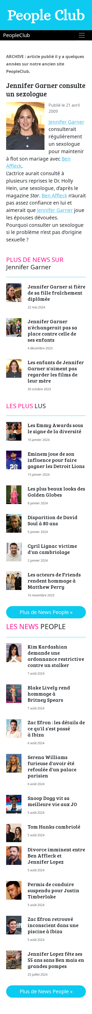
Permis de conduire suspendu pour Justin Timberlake (53, 890)
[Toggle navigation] (82, 35)
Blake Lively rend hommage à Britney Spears (49, 693)
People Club (46, 15)
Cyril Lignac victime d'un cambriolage (52, 548)
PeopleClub (16, 35)
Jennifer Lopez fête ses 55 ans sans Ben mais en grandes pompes (56, 960)
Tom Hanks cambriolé (54, 826)
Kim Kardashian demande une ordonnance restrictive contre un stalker (56, 655)
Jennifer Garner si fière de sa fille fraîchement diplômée (56, 292)
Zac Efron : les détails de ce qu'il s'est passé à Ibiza (56, 728)
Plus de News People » (46, 612)
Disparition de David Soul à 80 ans (52, 520)
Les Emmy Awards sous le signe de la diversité (55, 428)
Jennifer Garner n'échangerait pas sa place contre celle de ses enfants (52, 330)
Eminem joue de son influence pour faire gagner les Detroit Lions (56, 460)
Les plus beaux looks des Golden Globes (56, 491)
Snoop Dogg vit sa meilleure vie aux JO (52, 801)
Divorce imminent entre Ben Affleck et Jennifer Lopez (56, 855)
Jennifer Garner (66, 121)
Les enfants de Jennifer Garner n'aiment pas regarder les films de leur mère (56, 371)
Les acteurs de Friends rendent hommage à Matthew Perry (54, 580)
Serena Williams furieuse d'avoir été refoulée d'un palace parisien (52, 766)
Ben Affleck (54, 195)
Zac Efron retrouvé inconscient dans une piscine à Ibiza (53, 925)
